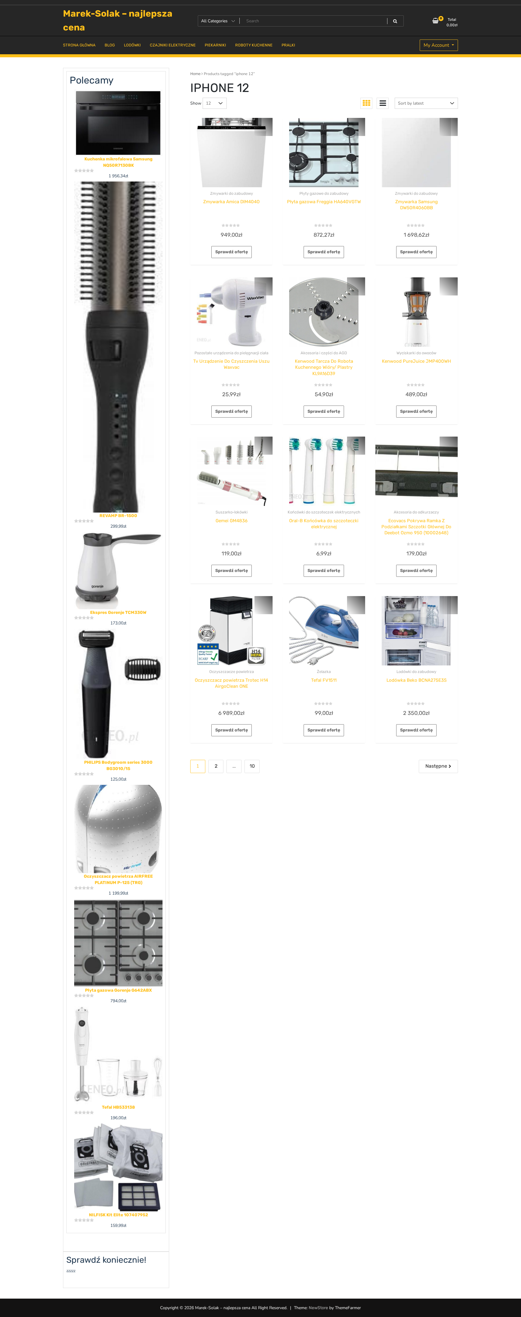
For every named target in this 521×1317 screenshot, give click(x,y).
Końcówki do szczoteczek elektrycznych (324, 512)
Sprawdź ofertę (231, 251)
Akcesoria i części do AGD (324, 353)
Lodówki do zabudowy (416, 671)
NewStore (318, 1307)
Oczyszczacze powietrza (231, 671)
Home (195, 73)
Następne (436, 766)
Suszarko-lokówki (232, 512)
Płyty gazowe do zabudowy (324, 193)
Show (195, 103)
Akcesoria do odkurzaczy (416, 512)
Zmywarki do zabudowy (231, 193)
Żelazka (324, 671)
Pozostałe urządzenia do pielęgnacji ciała (231, 353)
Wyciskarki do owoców (416, 353)
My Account (437, 45)
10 (252, 766)
